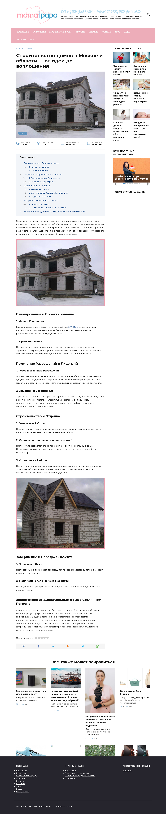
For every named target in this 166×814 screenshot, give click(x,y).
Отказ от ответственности (77, 773)
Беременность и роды (26, 776)
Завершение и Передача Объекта (41, 200)
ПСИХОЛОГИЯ (39, 31)
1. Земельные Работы (39, 189)
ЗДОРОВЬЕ (80, 31)
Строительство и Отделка (37, 186)
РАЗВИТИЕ (106, 31)
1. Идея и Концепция (39, 167)
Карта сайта (70, 770)
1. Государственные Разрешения (44, 178)
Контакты (127, 770)
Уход (18, 786)
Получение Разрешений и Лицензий (43, 174)
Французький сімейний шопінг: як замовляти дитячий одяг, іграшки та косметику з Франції (65, 696)
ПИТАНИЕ (93, 31)
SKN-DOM (73, 327)
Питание (20, 781)
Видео (19, 789)
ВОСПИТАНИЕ (23, 31)
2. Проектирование (38, 170)
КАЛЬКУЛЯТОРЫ (24, 39)
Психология (21, 773)
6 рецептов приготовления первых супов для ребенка (121, 99)
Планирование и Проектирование (41, 163)
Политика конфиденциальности (80, 776)
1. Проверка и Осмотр (39, 204)
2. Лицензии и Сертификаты (42, 182)
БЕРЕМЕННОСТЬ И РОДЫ (60, 31)
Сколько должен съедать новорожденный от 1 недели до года (121, 131)
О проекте (70, 778)
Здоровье (20, 778)
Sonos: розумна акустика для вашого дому (31, 692)
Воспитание (21, 770)
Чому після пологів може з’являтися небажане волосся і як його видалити (100, 721)
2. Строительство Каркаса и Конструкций (48, 193)
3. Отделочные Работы (40, 197)
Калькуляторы (22, 792)
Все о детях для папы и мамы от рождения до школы (101, 11)
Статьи (23, 133)
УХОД (117, 31)
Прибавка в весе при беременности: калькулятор (132, 177)
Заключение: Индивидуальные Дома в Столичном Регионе (54, 212)
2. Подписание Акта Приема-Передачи (47, 208)
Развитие (20, 784)
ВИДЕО (127, 31)
